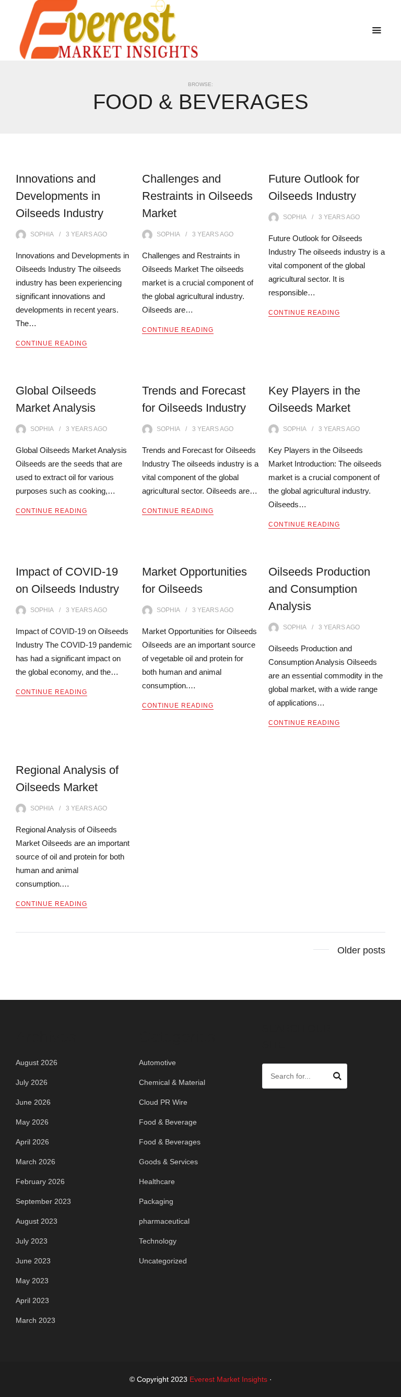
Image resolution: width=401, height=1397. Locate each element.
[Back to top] (390, 1386)
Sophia (42, 234)
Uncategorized (163, 1261)
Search (337, 1078)
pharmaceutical (164, 1221)
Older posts (361, 950)
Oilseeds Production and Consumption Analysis (319, 589)
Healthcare (157, 1181)
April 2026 (32, 1142)
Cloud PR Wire (163, 1102)
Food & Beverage (168, 1122)
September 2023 (43, 1201)
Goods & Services (168, 1161)
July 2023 (32, 1241)
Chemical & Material (172, 1082)
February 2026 (40, 1181)
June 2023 (33, 1261)
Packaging (156, 1201)
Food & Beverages (169, 1142)
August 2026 (36, 1062)
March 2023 (35, 1320)
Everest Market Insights (228, 1379)
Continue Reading (51, 343)
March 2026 (35, 1161)
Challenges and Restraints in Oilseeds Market (197, 196)
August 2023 (36, 1221)
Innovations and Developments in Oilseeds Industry (59, 196)
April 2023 (32, 1300)
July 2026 (32, 1082)
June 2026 (33, 1102)
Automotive (157, 1062)
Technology (157, 1241)
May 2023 (32, 1280)
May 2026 (32, 1122)
